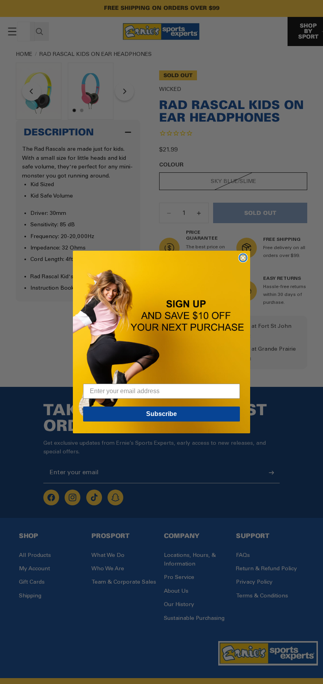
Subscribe (161, 413)
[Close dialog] (243, 258)
